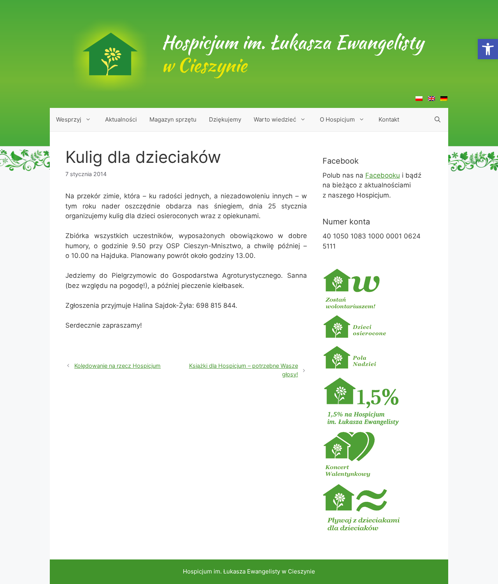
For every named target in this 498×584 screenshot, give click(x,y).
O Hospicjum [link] (337, 119)
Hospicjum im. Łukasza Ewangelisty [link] (292, 53)
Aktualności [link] (121, 119)
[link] (488, 49)
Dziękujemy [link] (225, 119)
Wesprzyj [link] (68, 119)
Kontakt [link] (389, 119)
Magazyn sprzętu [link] (172, 119)
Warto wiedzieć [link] (275, 119)
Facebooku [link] (382, 175)
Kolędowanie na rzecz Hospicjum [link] (117, 365)
